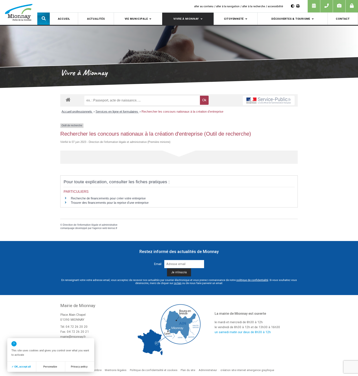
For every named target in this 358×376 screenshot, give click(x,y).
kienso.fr (112, 228)
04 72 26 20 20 (77, 327)
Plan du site (188, 370)
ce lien (177, 283)
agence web (100, 228)
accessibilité (275, 6)
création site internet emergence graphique (247, 370)
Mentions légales (115, 370)
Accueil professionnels (77, 111)
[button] (43, 18)
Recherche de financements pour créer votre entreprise (108, 198)
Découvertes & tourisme (290, 18)
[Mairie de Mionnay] (18, 12)
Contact (343, 18)
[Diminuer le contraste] (292, 6)
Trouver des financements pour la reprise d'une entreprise (110, 202)
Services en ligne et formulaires (117, 111)
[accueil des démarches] (68, 99)
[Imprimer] (298, 6)
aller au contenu (203, 6)
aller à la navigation (227, 6)
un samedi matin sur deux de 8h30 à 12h (243, 332)
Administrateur (208, 370)
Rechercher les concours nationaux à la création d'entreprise (182, 111)
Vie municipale (136, 18)
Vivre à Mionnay (186, 18)
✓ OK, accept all (21, 366)
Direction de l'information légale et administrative (90, 224)
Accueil (64, 18)
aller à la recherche (253, 6)
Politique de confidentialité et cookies (153, 370)
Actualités (96, 18)
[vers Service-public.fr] (269, 100)
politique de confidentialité (252, 280)
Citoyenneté (234, 18)
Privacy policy (79, 366)
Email (157, 264)
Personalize (50, 366)
